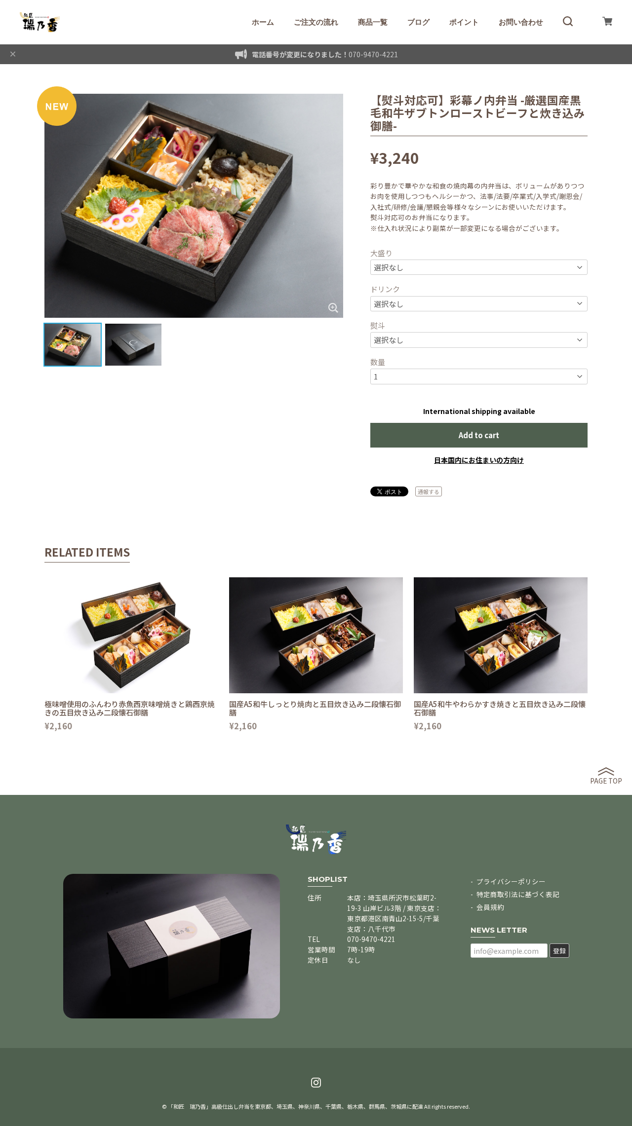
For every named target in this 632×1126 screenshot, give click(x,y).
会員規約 (490, 907)
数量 (377, 362)
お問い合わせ (521, 22)
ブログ (418, 22)
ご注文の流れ (316, 22)
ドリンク (385, 289)
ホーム (263, 22)
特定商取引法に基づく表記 (517, 894)
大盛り (381, 253)
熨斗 (377, 325)
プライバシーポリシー (511, 881)
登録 (559, 950)
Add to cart (479, 435)
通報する (428, 491)
